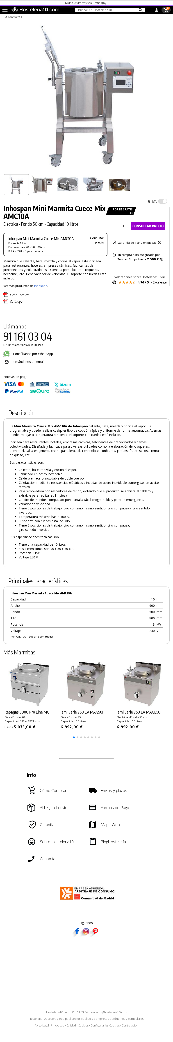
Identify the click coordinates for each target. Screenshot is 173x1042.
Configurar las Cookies (105, 1025)
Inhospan (40, 286)
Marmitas (15, 17)
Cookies (83, 1025)
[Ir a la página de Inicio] (35, 10)
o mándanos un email (28, 361)
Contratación (130, 1025)
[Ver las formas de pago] (37, 392)
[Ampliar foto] (86, 170)
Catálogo (16, 301)
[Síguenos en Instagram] (86, 935)
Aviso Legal (42, 1025)
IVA (152, 201)
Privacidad (57, 1025)
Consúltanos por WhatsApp (32, 354)
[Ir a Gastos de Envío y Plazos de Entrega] (130, 213)
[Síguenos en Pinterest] (95, 935)
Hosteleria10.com (57, 1012)
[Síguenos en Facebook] (77, 935)
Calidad (71, 1025)
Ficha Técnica (19, 295)
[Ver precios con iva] (162, 201)
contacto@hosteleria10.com (108, 1012)
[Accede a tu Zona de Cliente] (156, 11)
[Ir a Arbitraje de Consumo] (88, 900)
